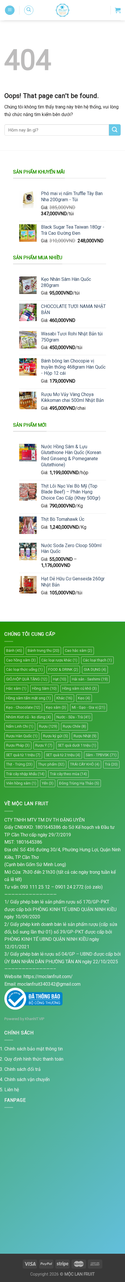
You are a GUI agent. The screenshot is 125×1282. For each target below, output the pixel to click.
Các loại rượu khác (59, 660)
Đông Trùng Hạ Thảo (79, 783)
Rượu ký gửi (55, 736)
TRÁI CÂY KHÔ (84, 764)
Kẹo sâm (56, 707)
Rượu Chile (74, 726)
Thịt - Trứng (19, 764)
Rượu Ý (43, 745)
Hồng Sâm (44, 688)
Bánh (14, 650)
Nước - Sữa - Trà (73, 717)
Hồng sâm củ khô (79, 688)
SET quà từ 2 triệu (63, 755)
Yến (47, 783)
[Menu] (10, 10)
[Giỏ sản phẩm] (118, 10)
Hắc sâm (16, 688)
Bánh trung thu (43, 650)
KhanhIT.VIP (34, 1019)
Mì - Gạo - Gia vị (88, 707)
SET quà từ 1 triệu (23, 755)
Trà (111, 764)
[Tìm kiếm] (28, 10)
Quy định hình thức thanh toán (33, 1059)
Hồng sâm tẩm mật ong (28, 698)
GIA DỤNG (95, 669)
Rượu (48, 726)
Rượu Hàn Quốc (22, 736)
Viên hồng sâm (21, 783)
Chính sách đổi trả (22, 1069)
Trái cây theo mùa (68, 774)
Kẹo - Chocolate (23, 707)
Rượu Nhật (85, 736)
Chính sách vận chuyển (27, 1079)
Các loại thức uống (24, 669)
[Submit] (115, 130)
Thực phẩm (51, 764)
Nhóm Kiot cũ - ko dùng (28, 717)
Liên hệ (11, 1089)
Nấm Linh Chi (19, 726)
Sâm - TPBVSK (101, 755)
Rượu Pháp (18, 745)
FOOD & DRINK (63, 669)
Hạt (59, 679)
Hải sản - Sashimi (90, 679)
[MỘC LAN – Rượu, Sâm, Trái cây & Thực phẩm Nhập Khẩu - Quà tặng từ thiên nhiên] (62, 10)
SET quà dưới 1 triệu (77, 745)
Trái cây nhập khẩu (25, 774)
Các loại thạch (97, 660)
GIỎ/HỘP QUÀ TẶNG (26, 679)
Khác (64, 698)
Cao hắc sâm (78, 650)
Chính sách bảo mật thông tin (33, 1049)
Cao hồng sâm (21, 660)
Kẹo (84, 698)
